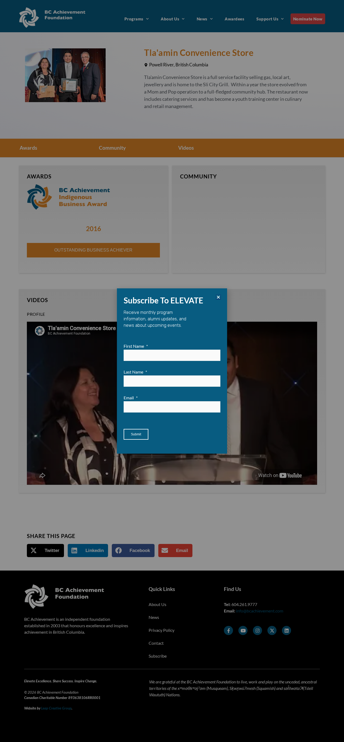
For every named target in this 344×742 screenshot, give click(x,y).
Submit (136, 434)
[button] (218, 297)
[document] (172, 371)
